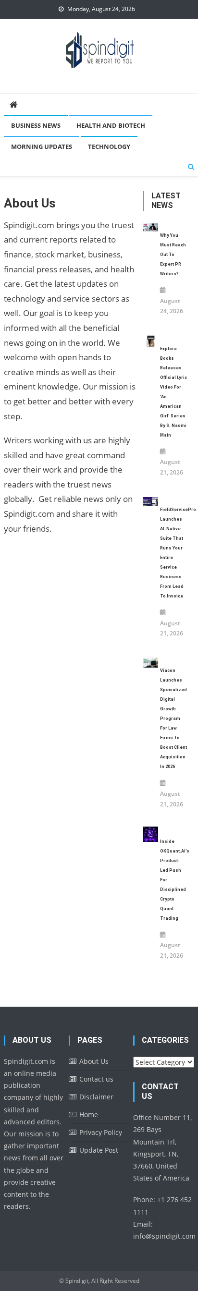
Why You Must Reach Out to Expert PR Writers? (173, 254)
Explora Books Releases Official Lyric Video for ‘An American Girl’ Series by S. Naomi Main (173, 392)
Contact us (96, 1079)
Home (88, 1114)
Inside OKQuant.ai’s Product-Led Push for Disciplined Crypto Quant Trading (174, 880)
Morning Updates (41, 146)
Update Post (98, 1150)
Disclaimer (96, 1096)
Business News (36, 125)
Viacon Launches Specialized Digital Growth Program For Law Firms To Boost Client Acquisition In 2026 (173, 718)
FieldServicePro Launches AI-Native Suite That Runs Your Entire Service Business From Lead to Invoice (174, 552)
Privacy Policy (100, 1132)
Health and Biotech (110, 125)
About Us (94, 1061)
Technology (109, 146)
